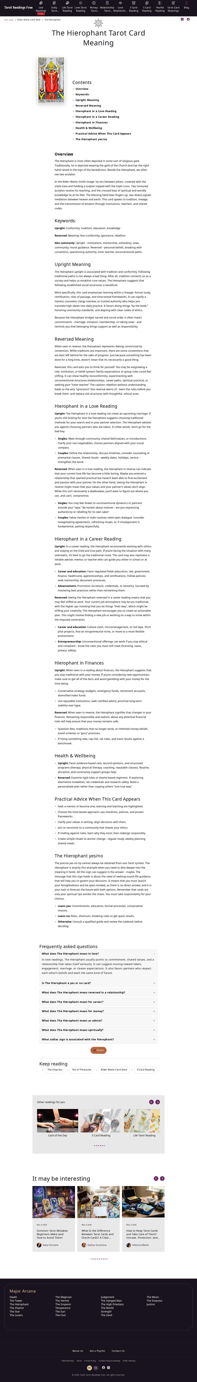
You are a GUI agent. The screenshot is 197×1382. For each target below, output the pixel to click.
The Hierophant (19, 1304)
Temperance (62, 1308)
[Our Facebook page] (188, 19)
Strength (106, 1311)
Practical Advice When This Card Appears (103, 133)
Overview (82, 89)
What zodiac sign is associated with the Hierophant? (78, 1039)
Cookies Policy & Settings (109, 1360)
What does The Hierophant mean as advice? (72, 1020)
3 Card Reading (146, 1069)
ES (95, 1367)
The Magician (63, 1297)
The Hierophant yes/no (91, 139)
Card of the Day (57, 1135)
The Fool (60, 1315)
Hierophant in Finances (92, 122)
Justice (151, 1304)
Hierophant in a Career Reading (97, 116)
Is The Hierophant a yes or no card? (66, 983)
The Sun (60, 1311)
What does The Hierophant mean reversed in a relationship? (83, 992)
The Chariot (17, 1308)
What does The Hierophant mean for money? (73, 1011)
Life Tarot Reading (144, 1135)
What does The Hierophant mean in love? (70, 953)
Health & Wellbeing (89, 128)
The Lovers (16, 1315)
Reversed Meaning (88, 105)
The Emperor (63, 1304)
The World (107, 1308)
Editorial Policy (68, 1360)
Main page (9, 20)
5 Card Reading (101, 1135)
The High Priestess (112, 1304)
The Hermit (62, 1300)
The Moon (153, 1297)
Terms (79, 1360)
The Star (15, 1311)
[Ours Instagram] (182, 19)
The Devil (106, 1315)
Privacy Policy (90, 1360)
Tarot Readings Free (18, 8)
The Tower (16, 1300)
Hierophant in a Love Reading (96, 111)
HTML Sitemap (129, 1360)
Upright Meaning (87, 100)
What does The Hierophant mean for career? (72, 1002)
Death (13, 1297)
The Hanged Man (111, 1300)
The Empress (55, 1069)
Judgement (107, 1297)
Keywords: (83, 94)
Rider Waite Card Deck (114, 1069)
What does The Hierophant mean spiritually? (73, 1030)
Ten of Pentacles (81, 1069)
